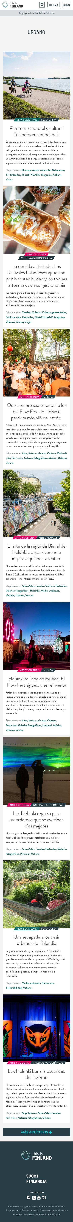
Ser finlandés (13, 175)
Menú (66, 5)
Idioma (53, 5)
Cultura (36, 312)
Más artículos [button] (35, 1132)
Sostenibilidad (14, 988)
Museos (10, 595)
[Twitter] (34, 1197)
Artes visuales (36, 586)
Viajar (9, 179)
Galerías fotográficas (35, 458)
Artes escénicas (37, 453)
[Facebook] (29, 1197)
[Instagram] (44, 1197)
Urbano (57, 175)
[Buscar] (42, 5)
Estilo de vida (13, 317)
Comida (26, 312)
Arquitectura (29, 1113)
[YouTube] (39, 1197)
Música (52, 458)
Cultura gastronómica (54, 312)
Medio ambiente (41, 170)
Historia (26, 170)
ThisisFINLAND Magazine (37, 175)
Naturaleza (58, 170)
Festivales (27, 317)
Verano (19, 322)
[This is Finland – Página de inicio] (12, 4)
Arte (24, 453)
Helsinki (34, 590)
